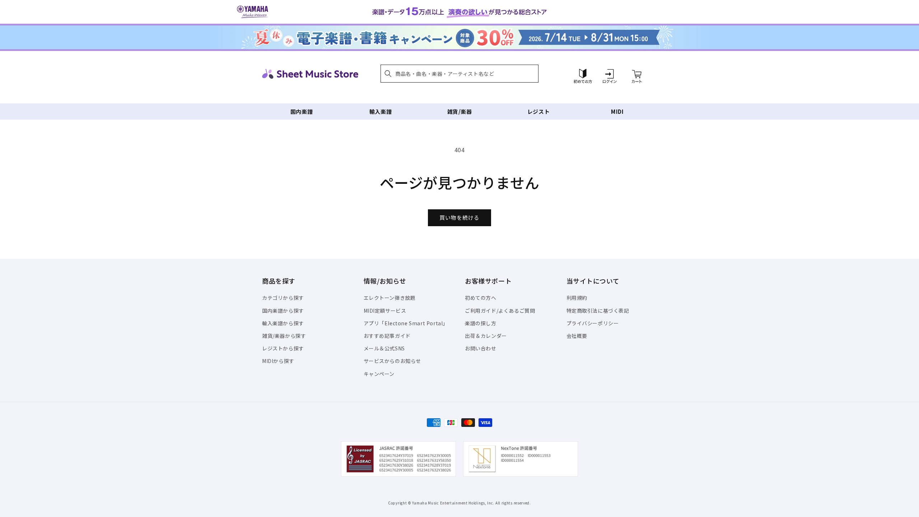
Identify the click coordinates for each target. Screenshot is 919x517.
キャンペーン (379, 373)
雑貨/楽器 (459, 111)
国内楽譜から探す (283, 310)
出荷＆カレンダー (486, 335)
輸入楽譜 (380, 111)
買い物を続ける (459, 217)
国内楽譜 (301, 111)
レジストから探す (283, 348)
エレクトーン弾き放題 (390, 297)
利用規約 (576, 297)
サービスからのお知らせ (392, 360)
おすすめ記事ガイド (387, 335)
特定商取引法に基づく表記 (597, 310)
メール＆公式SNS (384, 348)
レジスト (538, 111)
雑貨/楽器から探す (284, 335)
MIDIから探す (278, 360)
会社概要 (576, 335)
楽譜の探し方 (480, 323)
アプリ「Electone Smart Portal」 (406, 323)
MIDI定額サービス (385, 310)
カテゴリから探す (283, 297)
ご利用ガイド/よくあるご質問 (500, 310)
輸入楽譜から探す (283, 323)
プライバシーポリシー (592, 323)
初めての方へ (480, 297)
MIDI (617, 111)
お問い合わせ (480, 348)
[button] (459, 74)
